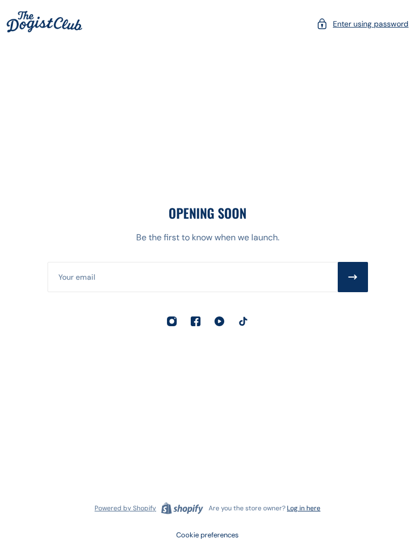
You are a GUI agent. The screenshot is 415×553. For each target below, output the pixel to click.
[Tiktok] (243, 321)
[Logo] (44, 24)
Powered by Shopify (125, 508)
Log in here (303, 508)
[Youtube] (219, 321)
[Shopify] (182, 508)
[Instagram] (172, 321)
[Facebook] (196, 321)
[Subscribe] (353, 277)
